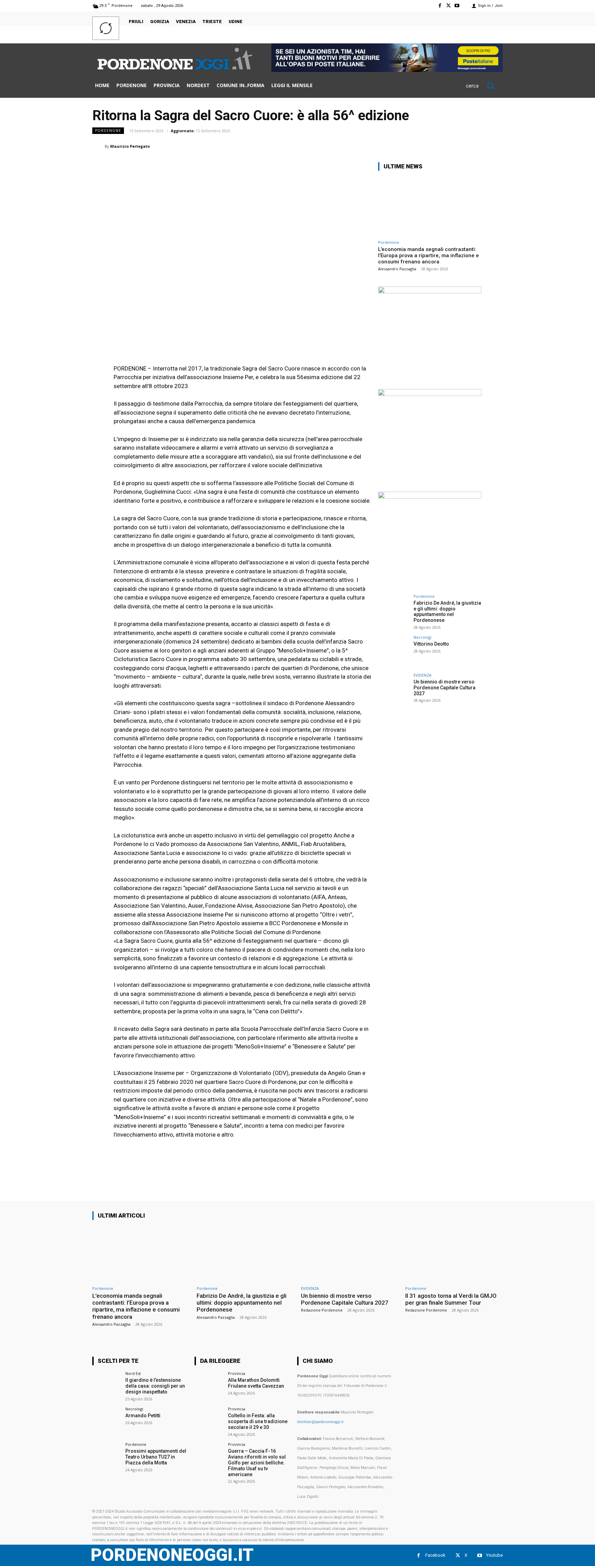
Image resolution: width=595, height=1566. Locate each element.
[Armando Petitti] (106, 1421)
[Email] (448, 146)
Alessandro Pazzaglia (397, 268)
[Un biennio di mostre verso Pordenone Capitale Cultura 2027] (393, 688)
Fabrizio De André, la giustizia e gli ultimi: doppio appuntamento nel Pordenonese (447, 611)
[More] (495, 146)
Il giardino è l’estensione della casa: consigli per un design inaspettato (155, 1386)
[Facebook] (439, 5)
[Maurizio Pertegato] (98, 146)
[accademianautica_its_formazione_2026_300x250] (429, 496)
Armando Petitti (142, 1415)
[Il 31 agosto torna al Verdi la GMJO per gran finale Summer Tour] (454, 1254)
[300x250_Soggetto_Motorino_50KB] (429, 394)
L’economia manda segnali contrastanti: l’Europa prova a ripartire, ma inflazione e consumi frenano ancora (428, 255)
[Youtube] (457, 5)
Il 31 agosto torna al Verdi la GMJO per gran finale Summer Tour (451, 1299)
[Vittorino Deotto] (393, 650)
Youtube (494, 1555)
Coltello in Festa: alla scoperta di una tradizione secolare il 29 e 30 (258, 1421)
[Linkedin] (432, 146)
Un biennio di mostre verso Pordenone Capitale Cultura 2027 (445, 687)
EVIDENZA (422, 675)
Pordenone (108, 130)
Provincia (236, 1373)
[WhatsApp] (416, 146)
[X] (448, 5)
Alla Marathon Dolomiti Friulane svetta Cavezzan (256, 1383)
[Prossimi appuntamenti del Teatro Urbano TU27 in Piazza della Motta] (106, 1456)
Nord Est (133, 1373)
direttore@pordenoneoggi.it (320, 1422)
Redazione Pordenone (322, 1310)
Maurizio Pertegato (130, 146)
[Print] (463, 146)
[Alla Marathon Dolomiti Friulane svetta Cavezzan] (209, 1385)
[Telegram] (479, 146)
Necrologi (422, 637)
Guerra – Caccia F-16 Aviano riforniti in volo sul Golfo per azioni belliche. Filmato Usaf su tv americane (257, 1462)
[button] (484, 86)
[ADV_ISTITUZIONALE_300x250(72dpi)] (429, 291)
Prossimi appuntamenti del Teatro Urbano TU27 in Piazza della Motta (155, 1456)
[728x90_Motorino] (387, 70)
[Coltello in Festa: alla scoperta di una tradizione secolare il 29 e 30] (209, 1421)
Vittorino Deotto (431, 644)
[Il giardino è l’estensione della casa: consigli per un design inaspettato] (106, 1385)
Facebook (435, 1555)
